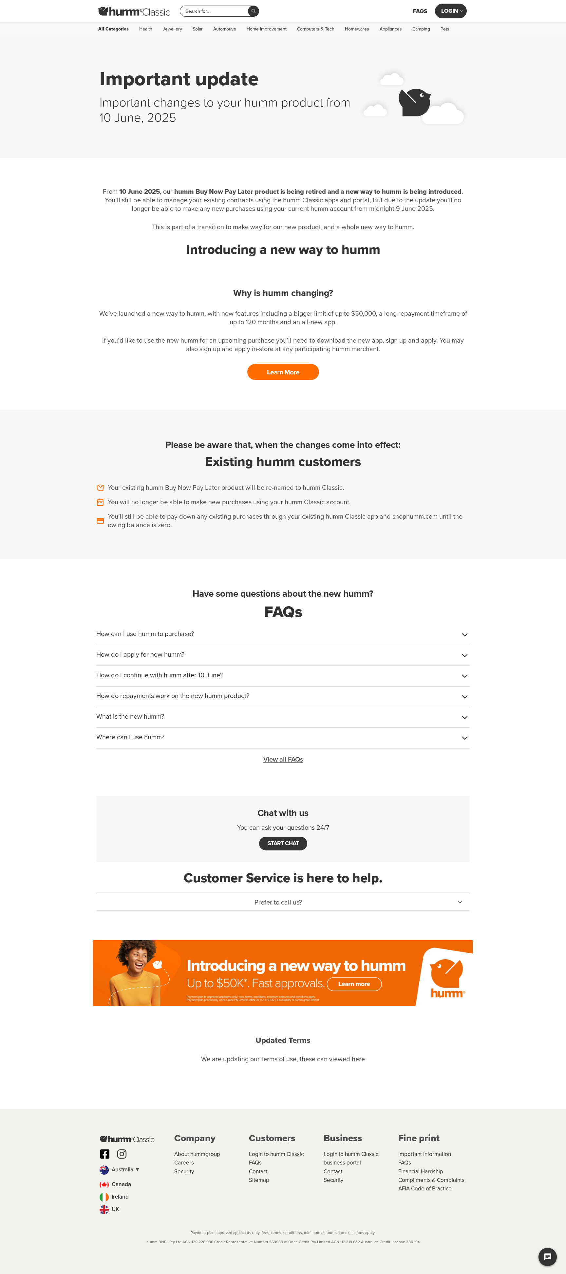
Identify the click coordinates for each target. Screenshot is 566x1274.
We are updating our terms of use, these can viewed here (283, 1059)
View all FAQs (283, 759)
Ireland (119, 1197)
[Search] (253, 11)
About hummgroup (197, 1154)
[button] (283, 902)
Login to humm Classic (276, 1154)
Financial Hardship (420, 1171)
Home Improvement (267, 29)
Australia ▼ (125, 1169)
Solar (198, 29)
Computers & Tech (315, 29)
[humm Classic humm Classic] (134, 11)
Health (145, 29)
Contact (258, 1171)
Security (184, 1171)
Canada (120, 1184)
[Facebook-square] (105, 1154)
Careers (184, 1163)
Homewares (357, 29)
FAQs (420, 11)
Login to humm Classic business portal (351, 1158)
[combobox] (216, 11)
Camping (421, 29)
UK (114, 1209)
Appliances (391, 29)
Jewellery (172, 29)
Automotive (224, 29)
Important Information (424, 1154)
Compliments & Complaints (431, 1180)
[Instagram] (122, 1154)
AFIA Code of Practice (425, 1188)
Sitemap (259, 1180)
